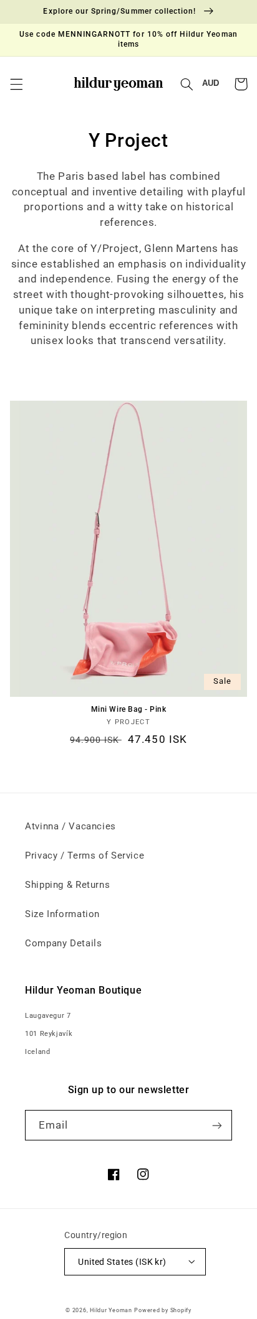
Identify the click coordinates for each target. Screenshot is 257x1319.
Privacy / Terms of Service (84, 855)
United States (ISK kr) (122, 1262)
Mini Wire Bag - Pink (129, 709)
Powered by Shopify (162, 1310)
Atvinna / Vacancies (70, 826)
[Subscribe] (217, 1125)
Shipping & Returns (67, 884)
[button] (16, 84)
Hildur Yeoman (111, 1310)
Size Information (62, 914)
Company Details (63, 943)
